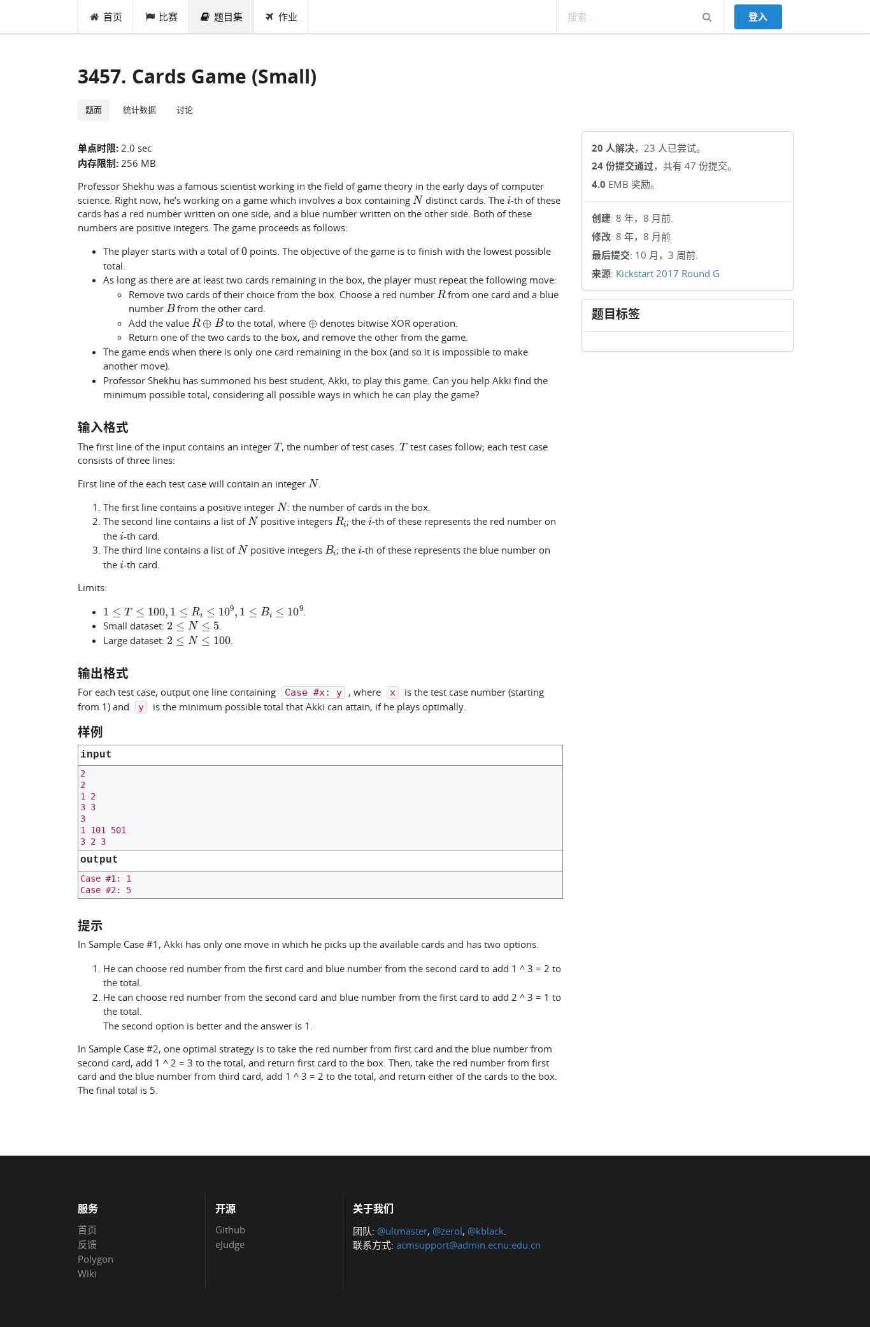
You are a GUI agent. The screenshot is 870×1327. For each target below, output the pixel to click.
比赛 (168, 16)
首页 (112, 16)
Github (230, 1230)
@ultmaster (402, 1230)
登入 (757, 16)
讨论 (184, 109)
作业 (287, 16)
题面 (93, 109)
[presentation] (418, 199)
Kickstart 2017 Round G (668, 273)
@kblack (485, 1230)
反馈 (87, 1244)
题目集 (228, 16)
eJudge (230, 1244)
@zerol (447, 1230)
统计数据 (139, 109)
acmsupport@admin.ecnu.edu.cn (468, 1244)
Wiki (87, 1273)
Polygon (95, 1258)
